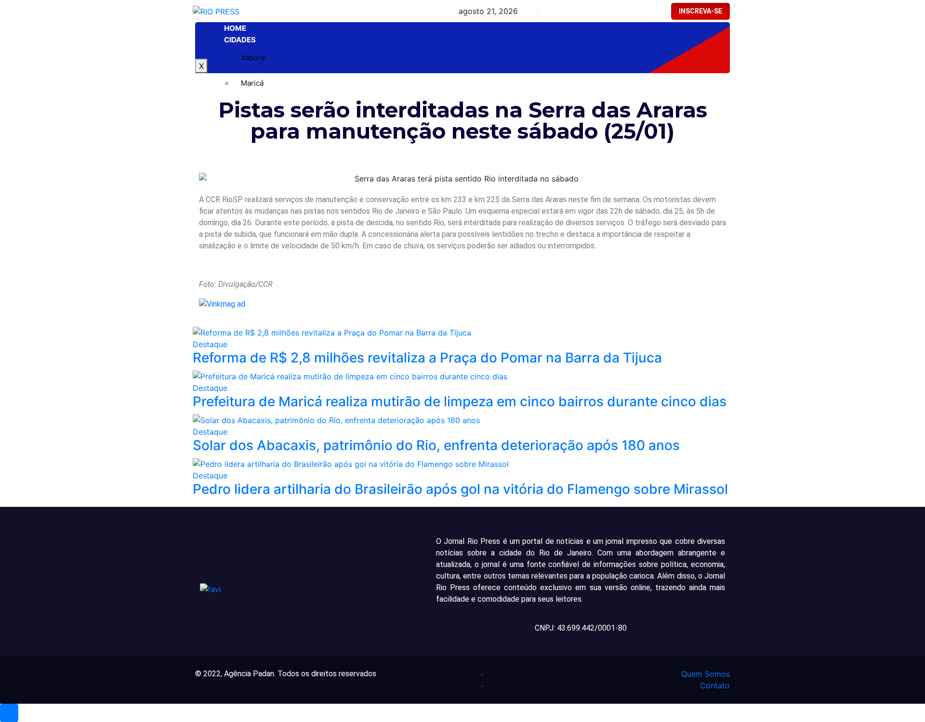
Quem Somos (705, 674)
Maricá (252, 83)
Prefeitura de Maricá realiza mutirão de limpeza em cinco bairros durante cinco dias (460, 401)
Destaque (210, 344)
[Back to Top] (9, 713)
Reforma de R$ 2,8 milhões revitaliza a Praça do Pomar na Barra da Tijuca (427, 357)
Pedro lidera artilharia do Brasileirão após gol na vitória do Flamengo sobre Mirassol (460, 489)
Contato (715, 685)
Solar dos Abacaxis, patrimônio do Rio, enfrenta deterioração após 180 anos (436, 445)
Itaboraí (253, 57)
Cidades (240, 39)
